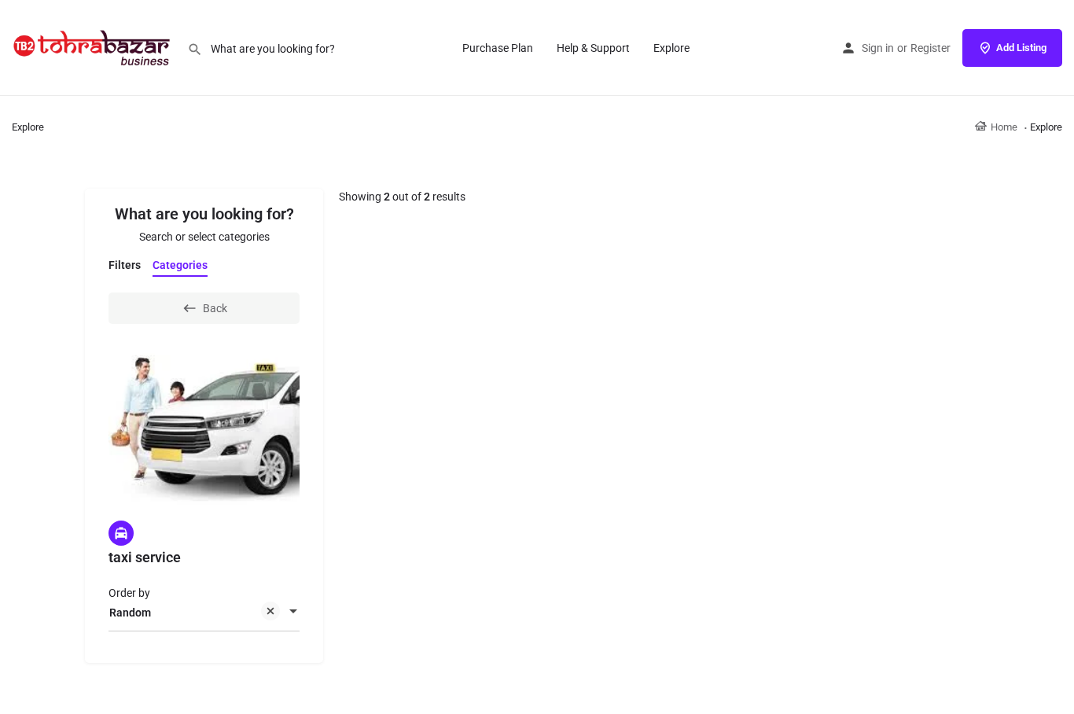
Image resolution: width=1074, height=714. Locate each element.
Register (930, 48)
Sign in (878, 48)
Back (215, 308)
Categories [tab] (180, 265)
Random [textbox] (130, 612)
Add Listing (1021, 47)
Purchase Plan (497, 48)
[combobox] (204, 612)
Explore (671, 48)
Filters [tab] (125, 265)
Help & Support (593, 48)
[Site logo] (93, 47)
